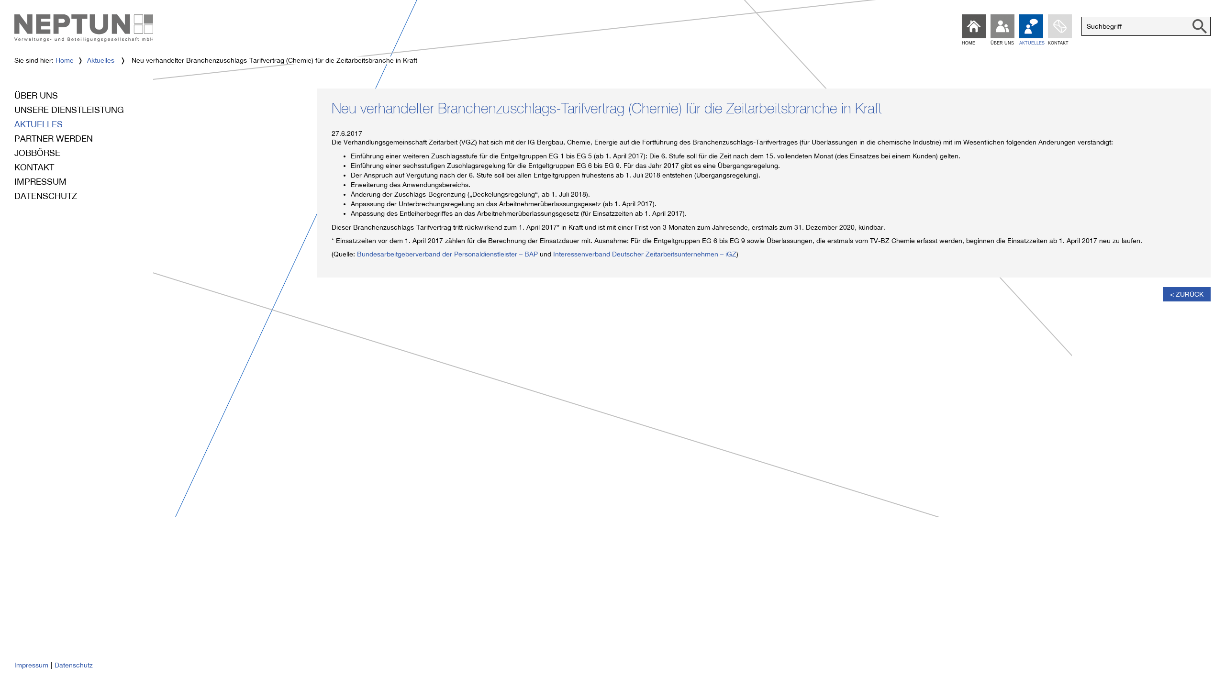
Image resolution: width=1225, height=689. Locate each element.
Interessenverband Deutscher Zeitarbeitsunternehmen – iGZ (644, 254)
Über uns (36, 95)
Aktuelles (100, 60)
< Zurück (1186, 294)
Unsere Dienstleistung (69, 110)
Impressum (40, 182)
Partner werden (53, 138)
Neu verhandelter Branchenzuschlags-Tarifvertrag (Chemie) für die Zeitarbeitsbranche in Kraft (607, 110)
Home (65, 60)
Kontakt (34, 167)
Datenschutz (45, 196)
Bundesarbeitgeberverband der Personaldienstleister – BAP (447, 254)
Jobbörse (37, 153)
